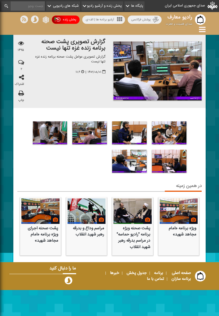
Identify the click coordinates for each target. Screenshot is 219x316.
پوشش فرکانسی (141, 19)
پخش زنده (69, 19)
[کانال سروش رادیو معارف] (68, 282)
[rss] (24, 20)
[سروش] (35, 20)
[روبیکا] (45, 20)
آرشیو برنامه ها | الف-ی (100, 19)
